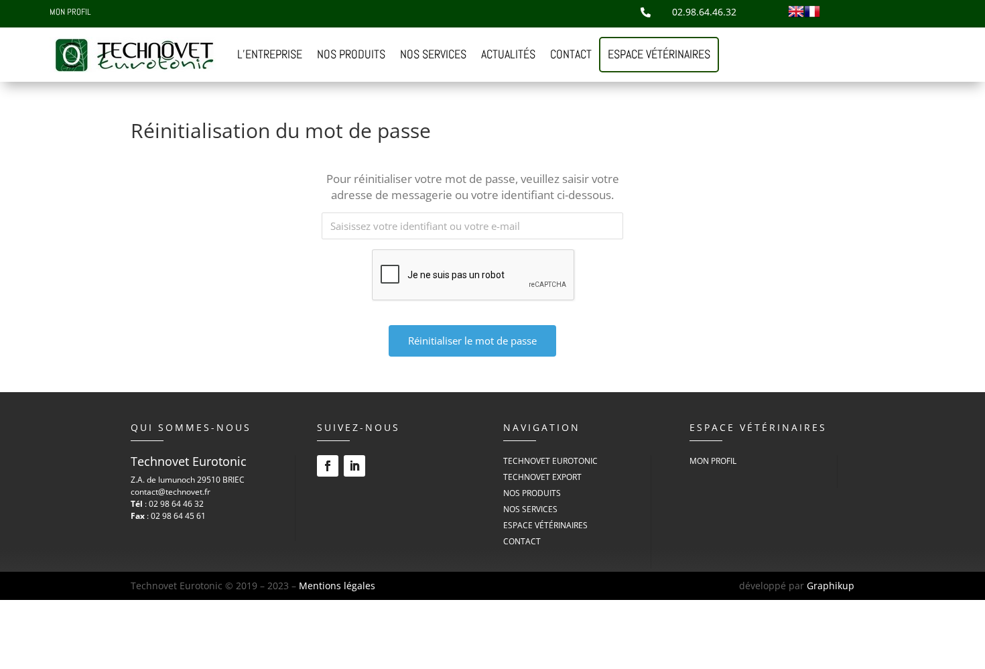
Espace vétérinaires (659, 54)
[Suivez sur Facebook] (327, 466)
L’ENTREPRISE (269, 54)
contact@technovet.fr (170, 491)
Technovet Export (542, 477)
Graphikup (830, 585)
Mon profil (70, 13)
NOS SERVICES (433, 54)
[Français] (812, 15)
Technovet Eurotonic (550, 461)
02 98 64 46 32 (176, 503)
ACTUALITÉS (508, 54)
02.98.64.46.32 (704, 11)
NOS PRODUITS (351, 54)
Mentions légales (337, 585)
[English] (796, 15)
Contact (522, 541)
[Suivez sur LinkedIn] (354, 466)
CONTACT (571, 54)
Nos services (530, 509)
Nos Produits (532, 493)
